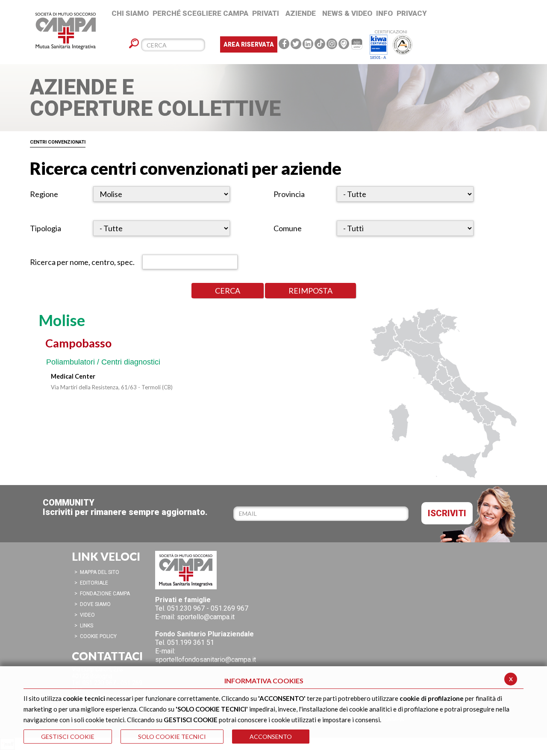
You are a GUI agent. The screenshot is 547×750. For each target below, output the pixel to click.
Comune (288, 228)
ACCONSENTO (271, 736)
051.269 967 (229, 608)
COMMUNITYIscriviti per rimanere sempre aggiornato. (125, 507)
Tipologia (45, 228)
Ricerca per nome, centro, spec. (82, 262)
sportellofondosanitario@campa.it (205, 660)
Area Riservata (249, 44)
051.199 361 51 (190, 642)
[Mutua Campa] (49, 32)
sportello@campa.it (206, 617)
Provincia (289, 194)
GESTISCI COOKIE (67, 736)
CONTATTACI (107, 656)
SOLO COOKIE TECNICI (172, 736)
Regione (44, 194)
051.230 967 (186, 608)
